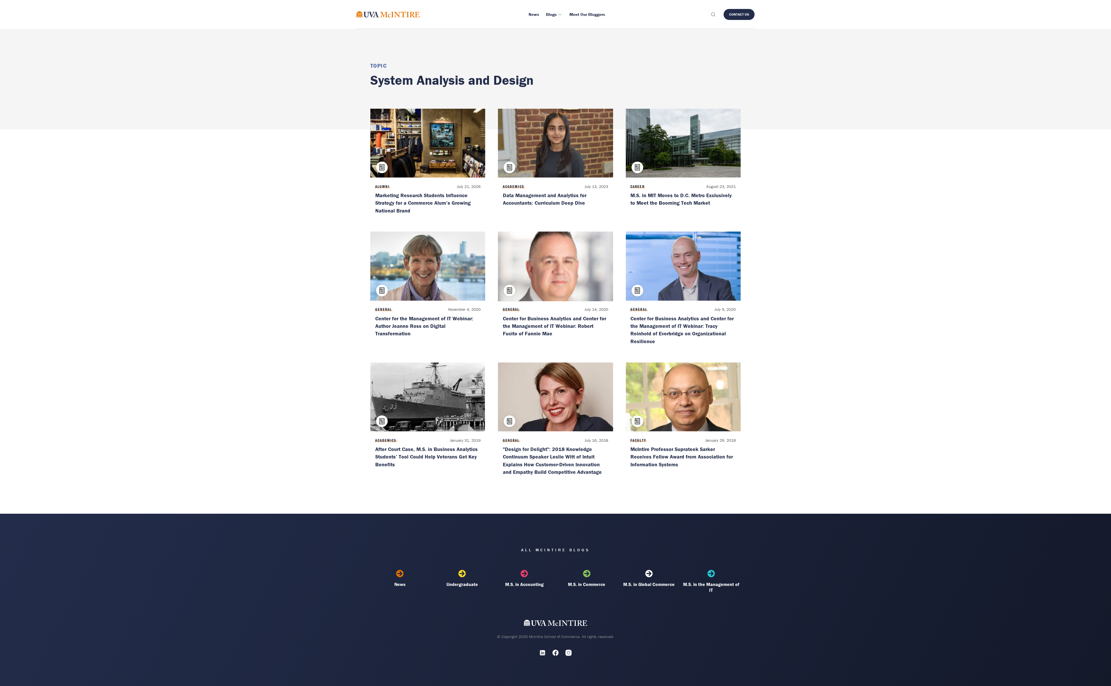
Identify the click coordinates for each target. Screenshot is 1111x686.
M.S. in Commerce (586, 584)
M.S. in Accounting (524, 584)
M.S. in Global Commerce (649, 584)
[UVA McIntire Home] (555, 624)
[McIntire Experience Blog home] (388, 14)
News (400, 584)
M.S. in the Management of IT (711, 587)
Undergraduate (462, 584)
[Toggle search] (712, 14)
